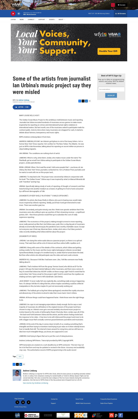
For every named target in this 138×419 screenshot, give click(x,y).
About (61, 19)
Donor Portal (79, 399)
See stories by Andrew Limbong (35, 383)
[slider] (21, 14)
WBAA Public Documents (83, 403)
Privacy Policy (22, 407)
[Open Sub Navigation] (17, 19)
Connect (31, 19)
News (22, 19)
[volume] (18, 14)
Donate (122, 5)
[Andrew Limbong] (17, 375)
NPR (20, 356)
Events (52, 19)
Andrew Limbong (24, 100)
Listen (13, 19)
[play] (13, 14)
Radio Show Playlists (106, 403)
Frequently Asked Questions (108, 399)
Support (41, 19)
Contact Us (54, 399)
